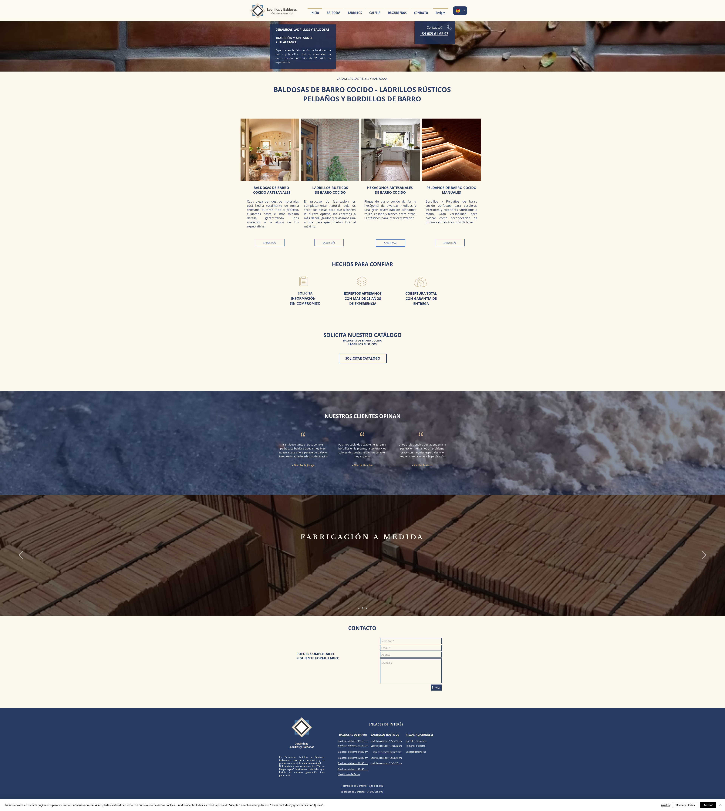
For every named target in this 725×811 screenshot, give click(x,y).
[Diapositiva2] (362, 608)
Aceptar (708, 805)
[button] (333, 11)
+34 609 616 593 (374, 791)
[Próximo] (704, 555)
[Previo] (21, 555)
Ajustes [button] (665, 805)
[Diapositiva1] (359, 608)
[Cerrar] (720, 805)
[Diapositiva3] (366, 608)
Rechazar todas (685, 805)
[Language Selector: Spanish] (460, 10)
